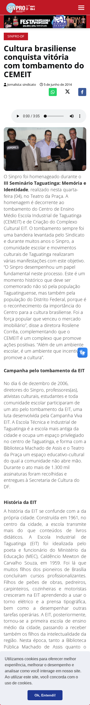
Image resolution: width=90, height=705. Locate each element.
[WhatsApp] (53, 92)
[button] (34, 683)
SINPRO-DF (16, 36)
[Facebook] (82, 92)
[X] (67, 92)
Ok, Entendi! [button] (45, 695)
